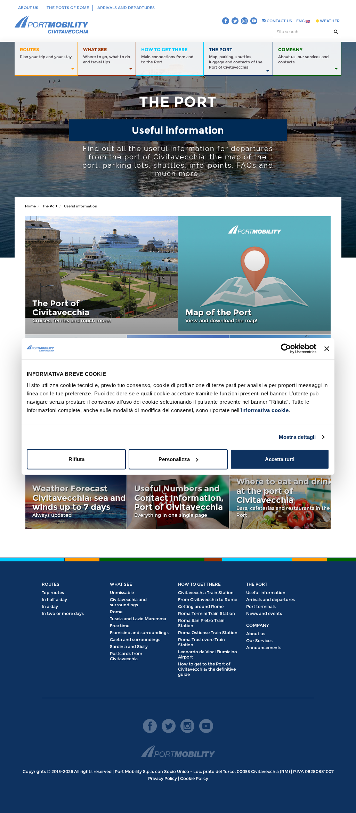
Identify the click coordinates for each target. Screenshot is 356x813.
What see (121, 584)
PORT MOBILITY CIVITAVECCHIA (52, 25)
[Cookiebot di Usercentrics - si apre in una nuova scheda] (286, 349)
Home (30, 206)
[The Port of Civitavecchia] (101, 275)
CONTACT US (279, 20)
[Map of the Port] (254, 275)
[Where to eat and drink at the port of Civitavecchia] (280, 497)
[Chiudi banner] (326, 348)
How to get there (199, 584)
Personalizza (174, 459)
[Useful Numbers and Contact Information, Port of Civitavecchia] (177, 497)
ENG (301, 20)
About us (28, 7)
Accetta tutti (279, 459)
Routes (50, 584)
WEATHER (329, 20)
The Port (49, 206)
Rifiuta (76, 459)
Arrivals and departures (126, 7)
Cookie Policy (194, 778)
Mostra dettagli (297, 437)
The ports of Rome (68, 7)
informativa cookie (265, 410)
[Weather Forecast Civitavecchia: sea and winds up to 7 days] (76, 497)
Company (257, 625)
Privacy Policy (162, 778)
